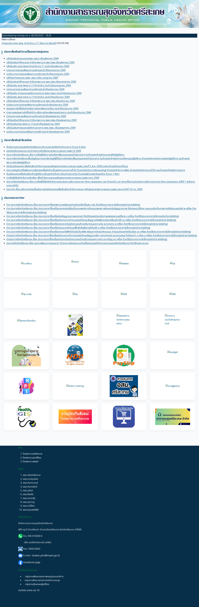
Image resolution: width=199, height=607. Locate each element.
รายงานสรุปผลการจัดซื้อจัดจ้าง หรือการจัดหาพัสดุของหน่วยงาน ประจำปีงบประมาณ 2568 (48, 112)
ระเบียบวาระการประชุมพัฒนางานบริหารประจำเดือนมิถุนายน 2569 (37, 105)
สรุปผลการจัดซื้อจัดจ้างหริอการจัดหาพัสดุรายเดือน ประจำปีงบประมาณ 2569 (42, 108)
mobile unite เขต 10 (28, 590)
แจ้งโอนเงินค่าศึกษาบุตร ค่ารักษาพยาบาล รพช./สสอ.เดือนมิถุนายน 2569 (40, 101)
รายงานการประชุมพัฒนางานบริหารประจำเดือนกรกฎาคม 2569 (36, 70)
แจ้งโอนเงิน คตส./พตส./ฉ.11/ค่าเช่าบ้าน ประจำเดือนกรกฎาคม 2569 (38, 85)
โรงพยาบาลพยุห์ (30, 461)
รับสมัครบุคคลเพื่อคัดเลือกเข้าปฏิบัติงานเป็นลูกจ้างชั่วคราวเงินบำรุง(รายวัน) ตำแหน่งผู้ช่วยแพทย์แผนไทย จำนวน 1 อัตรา (62, 174)
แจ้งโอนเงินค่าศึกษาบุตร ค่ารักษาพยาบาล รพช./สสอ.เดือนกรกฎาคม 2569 (41, 82)
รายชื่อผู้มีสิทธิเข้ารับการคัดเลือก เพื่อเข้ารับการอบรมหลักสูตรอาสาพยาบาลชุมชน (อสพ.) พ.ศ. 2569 (52, 178)
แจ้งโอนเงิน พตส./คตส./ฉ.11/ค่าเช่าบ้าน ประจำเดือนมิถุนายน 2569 (38, 97)
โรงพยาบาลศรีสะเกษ (32, 454)
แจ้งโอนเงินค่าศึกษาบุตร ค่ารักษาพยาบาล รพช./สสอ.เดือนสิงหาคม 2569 (40, 62)
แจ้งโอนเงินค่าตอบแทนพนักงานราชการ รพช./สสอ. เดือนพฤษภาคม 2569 (40, 128)
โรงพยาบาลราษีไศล (32, 458)
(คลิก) (48, 542)
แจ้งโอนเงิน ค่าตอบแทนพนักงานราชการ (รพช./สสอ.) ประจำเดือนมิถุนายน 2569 (44, 93)
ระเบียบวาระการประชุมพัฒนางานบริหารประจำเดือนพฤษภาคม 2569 (38, 131)
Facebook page (31, 562)
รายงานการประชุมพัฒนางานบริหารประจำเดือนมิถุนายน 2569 (35, 89)
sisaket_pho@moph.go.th (46, 555)
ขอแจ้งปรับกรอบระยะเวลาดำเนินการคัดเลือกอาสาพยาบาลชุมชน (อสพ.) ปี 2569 (43, 151)
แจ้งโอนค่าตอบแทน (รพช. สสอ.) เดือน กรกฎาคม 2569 (32, 78)
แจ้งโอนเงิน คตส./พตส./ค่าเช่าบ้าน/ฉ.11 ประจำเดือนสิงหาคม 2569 (37, 66)
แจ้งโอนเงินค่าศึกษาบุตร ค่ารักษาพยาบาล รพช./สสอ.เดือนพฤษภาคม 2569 (41, 120)
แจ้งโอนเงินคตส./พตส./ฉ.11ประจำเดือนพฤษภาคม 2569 (33, 124)
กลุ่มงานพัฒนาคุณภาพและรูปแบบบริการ (44, 576)
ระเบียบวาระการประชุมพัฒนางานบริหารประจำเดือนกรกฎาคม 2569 (37, 74)
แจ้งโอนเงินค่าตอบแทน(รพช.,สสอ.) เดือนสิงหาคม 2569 (32, 58)
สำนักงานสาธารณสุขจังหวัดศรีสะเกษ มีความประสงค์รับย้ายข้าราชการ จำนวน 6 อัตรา (46, 147)
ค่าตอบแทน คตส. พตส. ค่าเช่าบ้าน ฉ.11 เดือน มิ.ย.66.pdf (29, 43)
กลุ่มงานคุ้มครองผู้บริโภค (37, 584)
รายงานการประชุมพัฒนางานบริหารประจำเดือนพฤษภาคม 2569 (36, 116)
